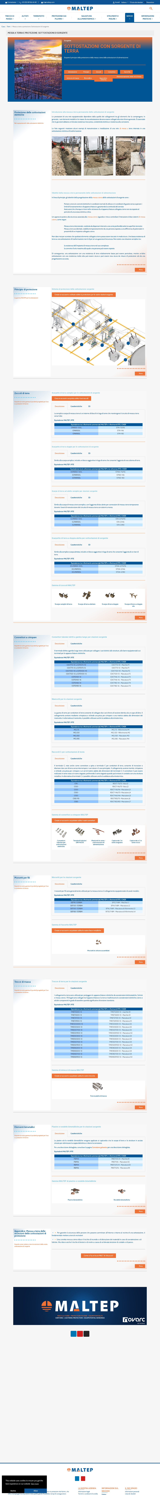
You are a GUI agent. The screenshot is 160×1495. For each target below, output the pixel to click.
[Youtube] (80, 1334)
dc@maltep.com (47, 2)
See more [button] (35, 1484)
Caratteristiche (76, 406)
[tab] (59, 406)
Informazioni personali (132, 1491)
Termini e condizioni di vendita (88, 1494)
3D (89, 406)
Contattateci (10, 2)
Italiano (124, 2)
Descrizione (59, 406)
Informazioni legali (84, 1491)
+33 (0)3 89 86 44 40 (28, 2)
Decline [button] (13, 1491)
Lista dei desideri (136, 2)
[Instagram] (86, 1334)
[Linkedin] (73, 1334)
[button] (71, 72)
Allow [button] (36, 1491)
